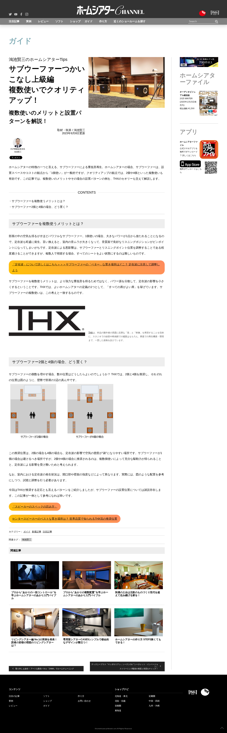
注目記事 (14, 21)
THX (90, 332)
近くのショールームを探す (130, 21)
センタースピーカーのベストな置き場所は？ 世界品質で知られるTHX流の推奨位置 (64, 518)
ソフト (59, 21)
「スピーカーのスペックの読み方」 (34, 506)
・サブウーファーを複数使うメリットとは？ (37, 201)
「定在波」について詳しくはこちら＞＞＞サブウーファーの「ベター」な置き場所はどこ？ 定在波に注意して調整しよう (86, 267)
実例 (28, 21)
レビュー (43, 21)
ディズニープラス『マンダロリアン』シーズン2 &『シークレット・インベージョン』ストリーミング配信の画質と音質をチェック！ (124, 666)
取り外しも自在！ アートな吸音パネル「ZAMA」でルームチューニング (44, 669)
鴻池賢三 (26, 539)
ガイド (89, 21)
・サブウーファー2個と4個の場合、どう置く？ (38, 207)
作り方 (103, 21)
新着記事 (36, 531)
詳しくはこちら (191, 164)
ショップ (75, 21)
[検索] (216, 21)
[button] (89, 82)
